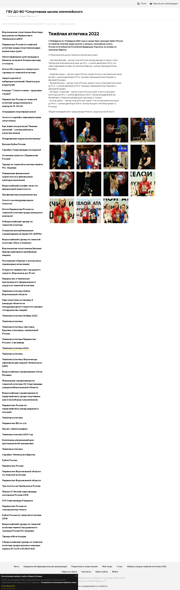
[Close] (76, 576)
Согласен (8, 586)
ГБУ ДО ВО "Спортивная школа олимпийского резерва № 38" (56, 11)
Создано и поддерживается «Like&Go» (90, 586)
